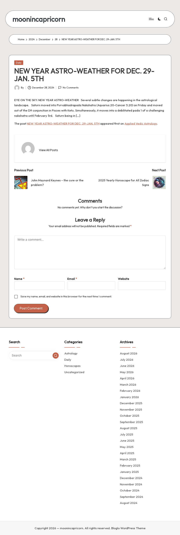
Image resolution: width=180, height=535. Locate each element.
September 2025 (131, 422)
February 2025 (130, 465)
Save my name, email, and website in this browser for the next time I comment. (66, 296)
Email (72, 278)
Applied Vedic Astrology (140, 123)
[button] (48, 150)
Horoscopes (72, 366)
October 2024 (129, 490)
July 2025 (126, 434)
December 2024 (131, 478)
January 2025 (129, 472)
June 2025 (127, 440)
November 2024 (131, 484)
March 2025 (128, 459)
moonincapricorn (38, 19)
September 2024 (131, 496)
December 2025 (131, 403)
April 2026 (127, 378)
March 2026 (128, 384)
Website (123, 278)
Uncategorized (74, 372)
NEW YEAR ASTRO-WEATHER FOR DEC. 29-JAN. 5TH (63, 123)
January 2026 (129, 397)
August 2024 (128, 503)
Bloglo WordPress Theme (128, 528)
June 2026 (127, 366)
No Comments (70, 87)
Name (19, 278)
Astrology (71, 353)
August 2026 (128, 353)
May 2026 (127, 372)
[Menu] (151, 19)
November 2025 (131, 409)
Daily (18, 62)
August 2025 (128, 428)
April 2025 (127, 453)
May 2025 (126, 447)
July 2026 (126, 359)
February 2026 (130, 390)
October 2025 (129, 415)
